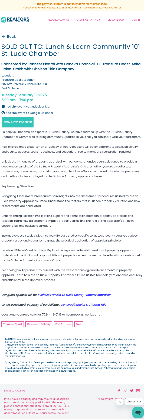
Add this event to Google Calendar (29, 113)
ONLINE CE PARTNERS (88, 20)
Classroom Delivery (39, 324)
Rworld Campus (14, 390)
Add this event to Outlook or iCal (28, 107)
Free (78, 324)
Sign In (136, 20)
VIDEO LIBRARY (116, 20)
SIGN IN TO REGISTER (18, 122)
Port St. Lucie (63, 324)
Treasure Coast (12, 324)
